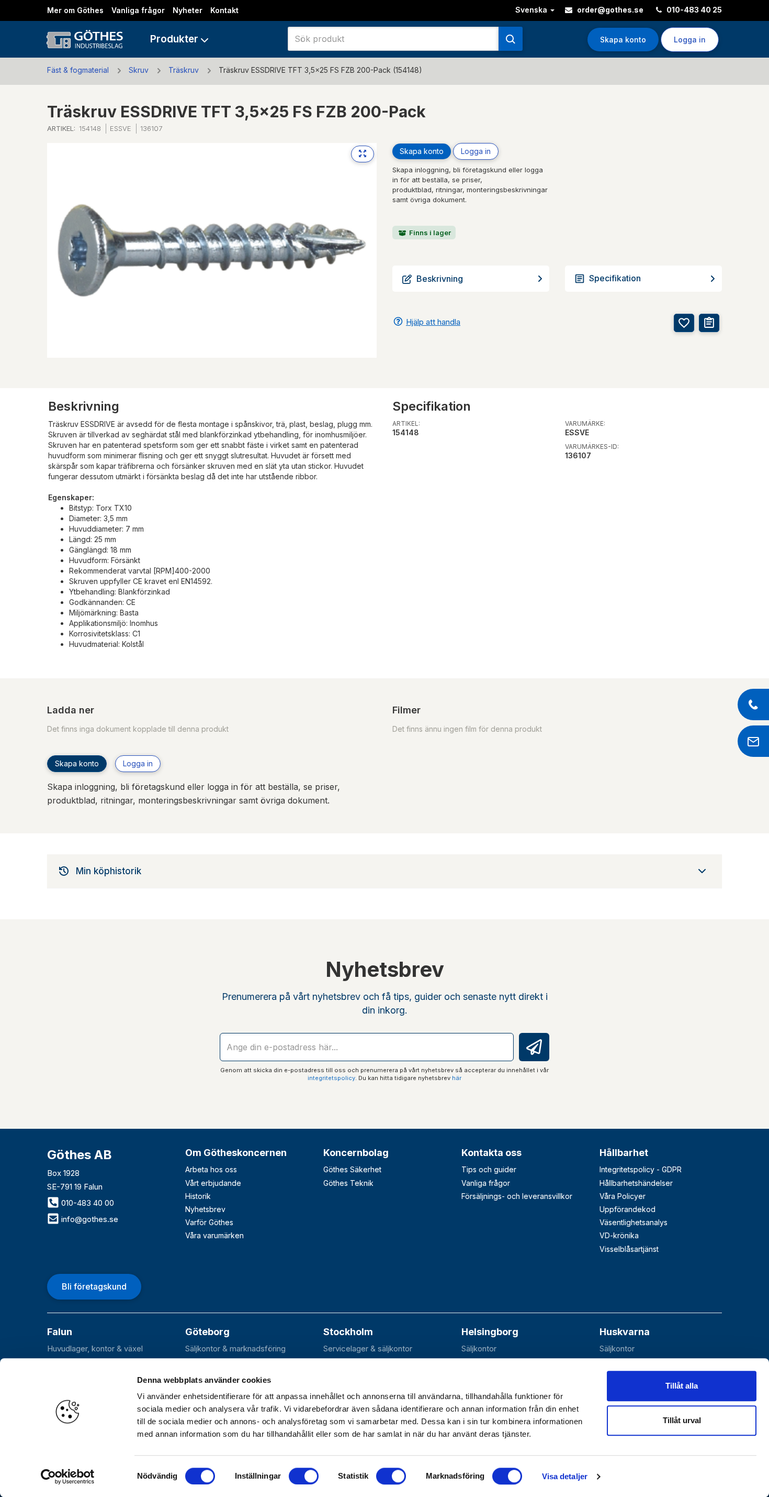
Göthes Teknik (348, 1183)
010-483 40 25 (693, 9)
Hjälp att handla (433, 322)
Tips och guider (488, 1169)
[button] (179, 39)
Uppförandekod (627, 1209)
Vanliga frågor (138, 10)
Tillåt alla (681, 1385)
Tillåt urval (682, 1420)
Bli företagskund (94, 1286)
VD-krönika (619, 1235)
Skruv (139, 69)
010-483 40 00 (86, 1203)
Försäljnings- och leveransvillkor (516, 1196)
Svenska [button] (532, 9)
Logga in (476, 151)
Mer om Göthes (75, 10)
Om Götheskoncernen (236, 1152)
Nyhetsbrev (205, 1209)
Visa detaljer (564, 1476)
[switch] (304, 1476)
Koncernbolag (356, 1152)
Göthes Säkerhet (352, 1169)
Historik (198, 1196)
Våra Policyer (623, 1196)
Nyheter (187, 10)
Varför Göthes (209, 1222)
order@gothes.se (609, 9)
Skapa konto (623, 39)
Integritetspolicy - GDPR (641, 1169)
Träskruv (183, 69)
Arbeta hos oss (211, 1169)
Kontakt (224, 10)
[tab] (384, 871)
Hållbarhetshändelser (636, 1183)
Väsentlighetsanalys (634, 1222)
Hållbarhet (624, 1152)
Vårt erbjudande (213, 1183)
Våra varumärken (214, 1235)
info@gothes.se (88, 1219)
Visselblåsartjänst (629, 1249)
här (456, 1078)
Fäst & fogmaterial (78, 69)
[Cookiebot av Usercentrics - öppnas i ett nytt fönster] (68, 1476)
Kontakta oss (491, 1152)
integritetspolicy (331, 1078)
